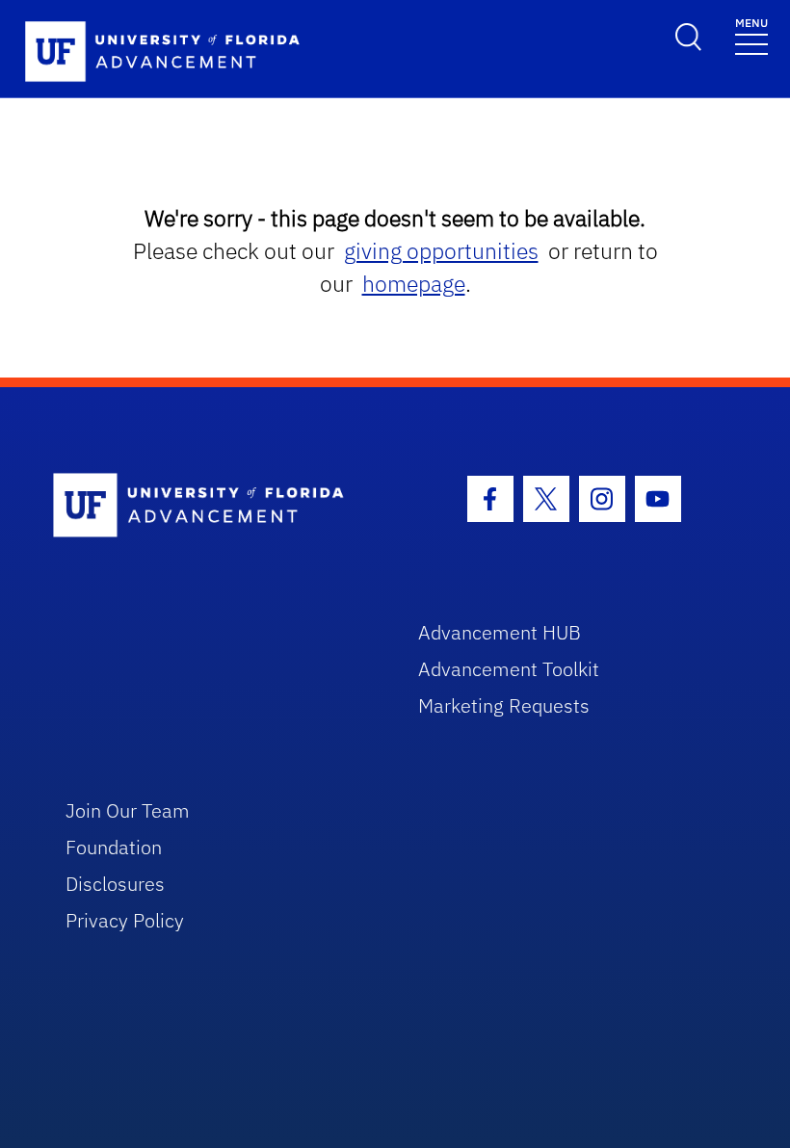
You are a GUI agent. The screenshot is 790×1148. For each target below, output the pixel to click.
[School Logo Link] (213, 506)
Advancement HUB (499, 632)
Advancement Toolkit (508, 669)
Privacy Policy (125, 920)
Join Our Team (128, 810)
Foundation (114, 847)
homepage (413, 284)
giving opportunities (441, 251)
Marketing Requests (504, 705)
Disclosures (115, 884)
